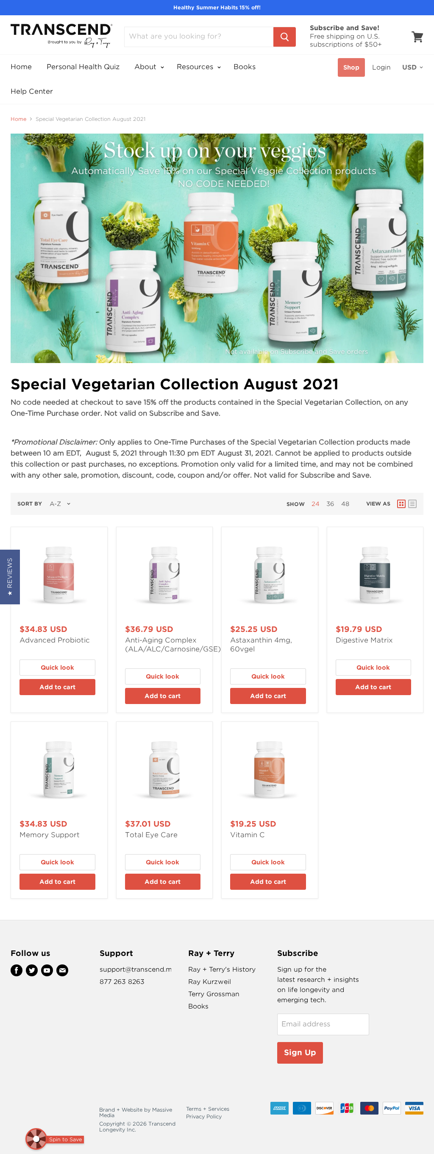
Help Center (32, 91)
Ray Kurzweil (209, 982)
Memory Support (49, 835)
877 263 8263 (122, 982)
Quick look (57, 667)
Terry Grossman (213, 994)
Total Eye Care (151, 835)
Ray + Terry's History (222, 969)
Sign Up (300, 1052)
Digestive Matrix (364, 640)
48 (345, 503)
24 (316, 503)
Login (381, 67)
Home (21, 67)
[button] (10, 577)
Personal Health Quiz (83, 67)
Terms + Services (207, 1109)
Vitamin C (247, 835)
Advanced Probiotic (54, 640)
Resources (196, 67)
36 (330, 503)
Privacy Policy (204, 1116)
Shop (351, 67)
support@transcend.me (138, 969)
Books (245, 67)
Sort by (29, 504)
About (146, 67)
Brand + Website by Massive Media (135, 1112)
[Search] (284, 37)
